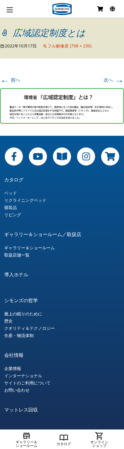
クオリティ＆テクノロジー (29, 328)
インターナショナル (23, 376)
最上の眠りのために (23, 314)
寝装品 (10, 207)
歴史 (8, 321)
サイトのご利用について (27, 383)
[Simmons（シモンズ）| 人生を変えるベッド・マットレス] (62, 9)
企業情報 (12, 368)
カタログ (13, 179)
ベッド (10, 193)
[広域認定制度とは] (62, 105)
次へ (114, 80)
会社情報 (13, 355)
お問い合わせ (16, 390)
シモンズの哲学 (21, 300)
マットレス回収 (21, 409)
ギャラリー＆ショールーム (29, 248)
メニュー (9, 10)
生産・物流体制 (19, 335)
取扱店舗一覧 (16, 255)
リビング (12, 215)
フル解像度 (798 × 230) (69, 46)
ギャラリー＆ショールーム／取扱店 (42, 234)
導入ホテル (16, 274)
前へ (10, 80)
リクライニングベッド (25, 200)
